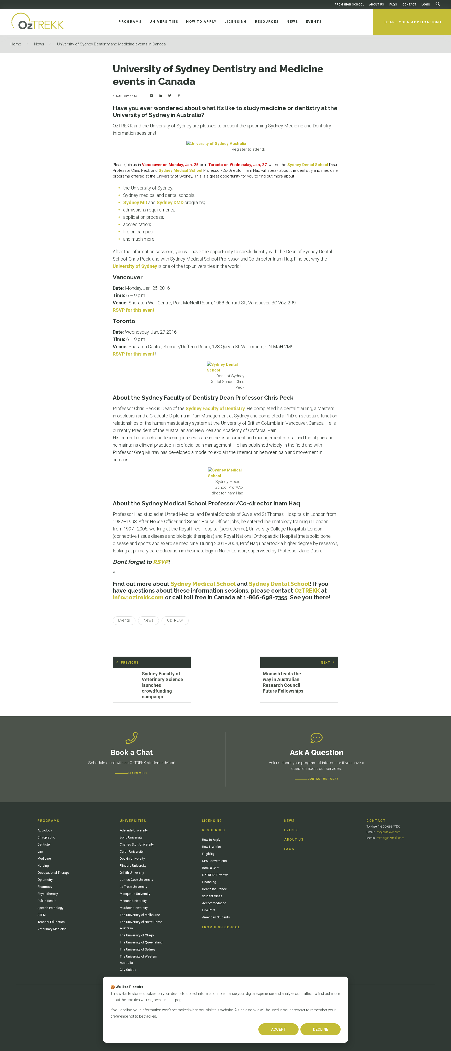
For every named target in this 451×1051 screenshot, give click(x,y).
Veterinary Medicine (52, 929)
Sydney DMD (170, 202)
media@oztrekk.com (390, 838)
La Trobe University (133, 887)
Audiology (45, 830)
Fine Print (208, 910)
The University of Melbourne (140, 915)
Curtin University (132, 851)
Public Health (47, 901)
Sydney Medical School (180, 170)
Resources (213, 830)
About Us (376, 4)
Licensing (212, 821)
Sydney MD (135, 202)
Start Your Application (411, 22)
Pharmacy (45, 887)
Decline (320, 1029)
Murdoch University (134, 908)
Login (426, 4)
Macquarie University (135, 894)
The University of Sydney (137, 949)
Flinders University (133, 865)
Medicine (44, 858)
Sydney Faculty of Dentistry (215, 408)
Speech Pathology (50, 908)
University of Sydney (135, 266)
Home (15, 44)
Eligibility (208, 854)
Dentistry (44, 844)
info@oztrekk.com (138, 597)
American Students (216, 917)
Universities (133, 821)
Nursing (43, 865)
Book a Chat (210, 868)
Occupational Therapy (53, 873)
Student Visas (212, 896)
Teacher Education (51, 922)
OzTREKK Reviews (215, 875)
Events (291, 830)
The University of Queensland (141, 942)
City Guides (128, 970)
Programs (49, 821)
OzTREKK (307, 590)
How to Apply (211, 840)
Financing (209, 882)
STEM (42, 915)
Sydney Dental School (307, 164)
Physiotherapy (48, 894)
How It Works (211, 847)
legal (170, 1000)
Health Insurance (214, 889)
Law (40, 851)
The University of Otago (137, 935)
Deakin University (132, 858)
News (39, 44)
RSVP (160, 561)
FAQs (393, 4)
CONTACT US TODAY (323, 778)
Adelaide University (134, 830)
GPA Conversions (214, 861)
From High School (349, 4)
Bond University (131, 837)
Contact (409, 4)
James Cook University (136, 880)
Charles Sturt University (137, 844)
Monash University (133, 901)
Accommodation (214, 903)
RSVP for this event (134, 310)
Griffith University (132, 873)
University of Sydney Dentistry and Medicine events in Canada (111, 44)
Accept (278, 1029)
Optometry (45, 880)
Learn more (138, 773)
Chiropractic (46, 837)
